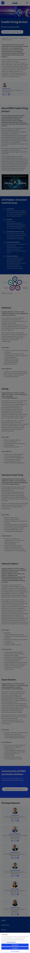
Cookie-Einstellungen (15, 951)
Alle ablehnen (15, 948)
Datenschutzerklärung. (11, 942)
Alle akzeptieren (15, 945)
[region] (15, 943)
